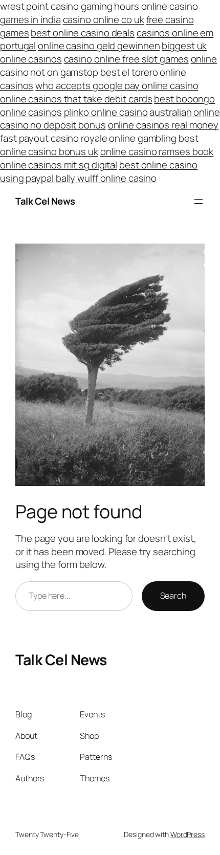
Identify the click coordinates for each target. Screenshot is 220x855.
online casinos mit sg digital (58, 164)
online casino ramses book (157, 151)
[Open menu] (198, 201)
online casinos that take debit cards (76, 98)
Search (173, 595)
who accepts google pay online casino (116, 85)
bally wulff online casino (106, 178)
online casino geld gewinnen (99, 45)
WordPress (187, 834)
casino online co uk (103, 19)
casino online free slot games (126, 58)
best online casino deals (83, 32)
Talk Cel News (45, 201)
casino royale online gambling (114, 138)
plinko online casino (106, 112)
